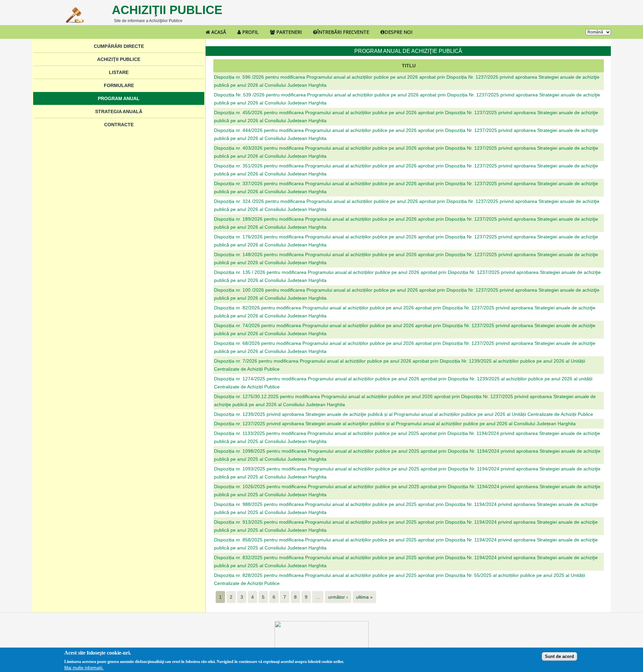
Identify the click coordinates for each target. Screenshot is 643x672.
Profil (250, 32)
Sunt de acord (559, 656)
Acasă (218, 32)
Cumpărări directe (119, 46)
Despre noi (398, 32)
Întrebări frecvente (343, 32)
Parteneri (288, 32)
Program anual (119, 98)
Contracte (119, 124)
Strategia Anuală (118, 111)
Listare (119, 72)
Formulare (119, 85)
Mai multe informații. (84, 667)
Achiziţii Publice (167, 10)
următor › (338, 597)
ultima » (364, 597)
